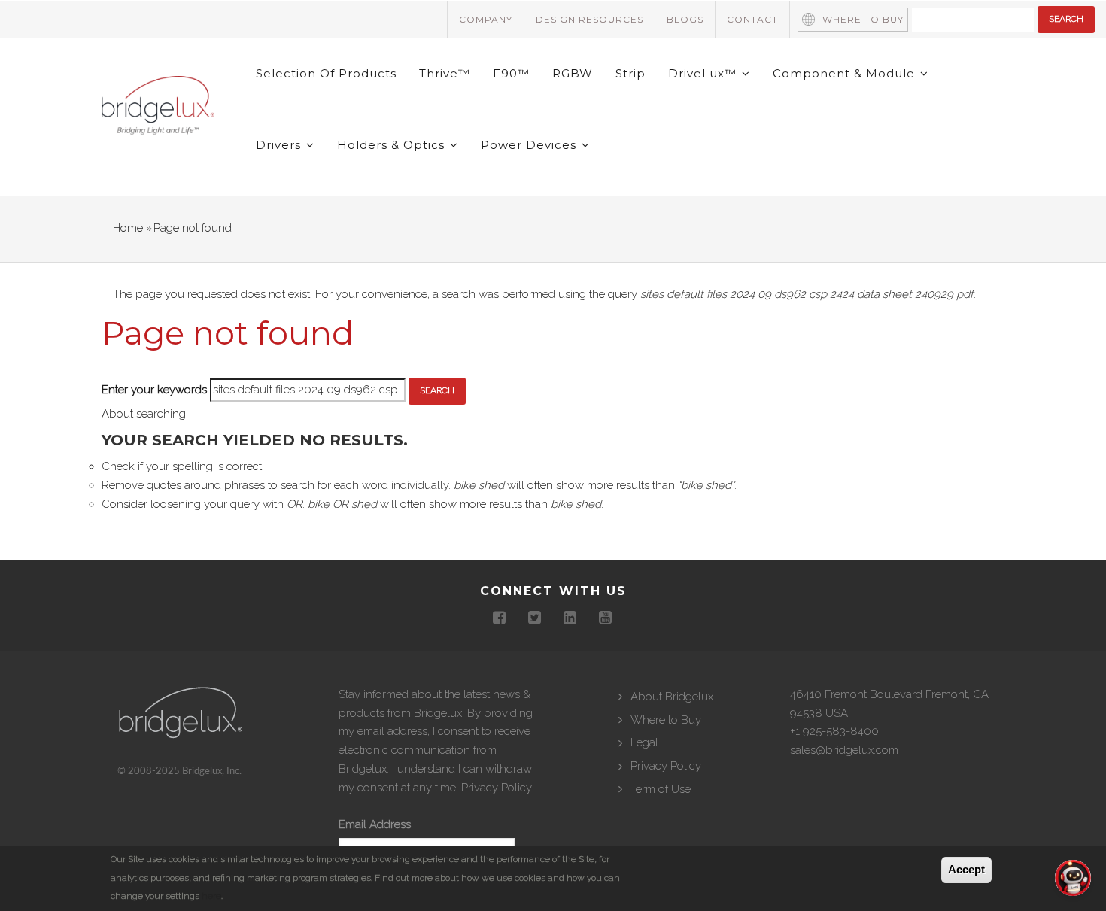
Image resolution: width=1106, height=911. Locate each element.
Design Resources (589, 19)
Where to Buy (863, 19)
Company (485, 19)
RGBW (572, 73)
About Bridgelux (671, 696)
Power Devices (530, 145)
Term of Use (660, 789)
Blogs (685, 19)
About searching (144, 414)
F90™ (511, 73)
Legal (644, 742)
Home (128, 228)
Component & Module (846, 73)
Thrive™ (444, 73)
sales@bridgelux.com (844, 750)
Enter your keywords (154, 389)
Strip (630, 73)
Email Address (375, 824)
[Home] (158, 108)
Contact (752, 19)
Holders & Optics (392, 145)
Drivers (280, 145)
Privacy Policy (496, 787)
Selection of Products (326, 73)
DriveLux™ (704, 73)
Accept (966, 869)
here (211, 896)
